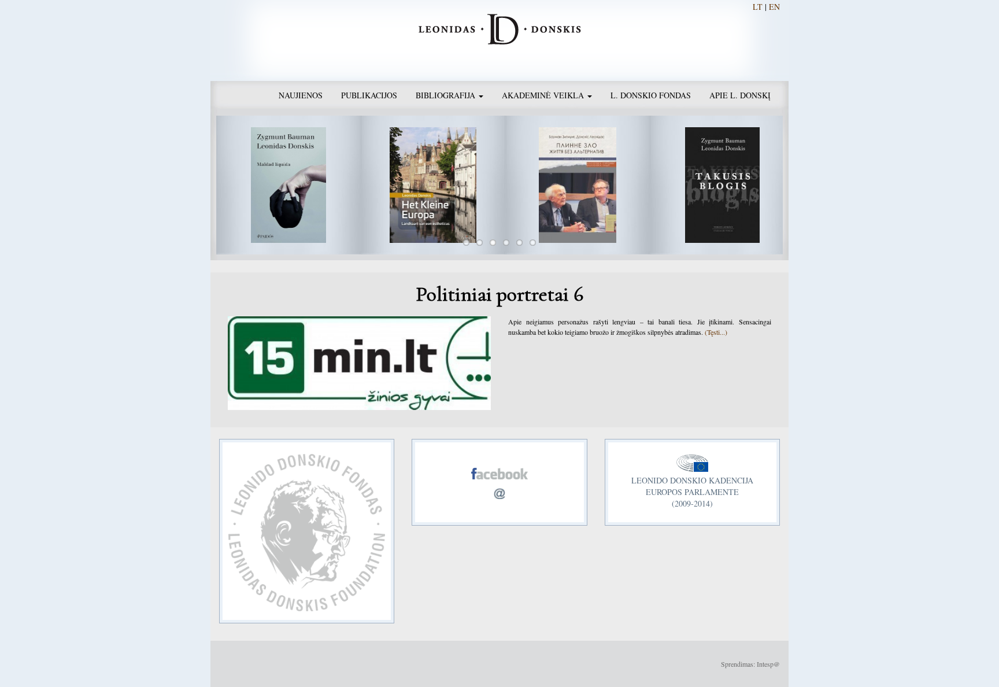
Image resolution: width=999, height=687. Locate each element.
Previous (198, 185)
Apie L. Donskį (740, 95)
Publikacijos (369, 95)
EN (774, 6)
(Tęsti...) (716, 332)
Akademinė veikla (544, 95)
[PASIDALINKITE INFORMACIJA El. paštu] (499, 487)
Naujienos (301, 95)
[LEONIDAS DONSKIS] (500, 27)
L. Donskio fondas (650, 95)
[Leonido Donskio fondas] (306, 529)
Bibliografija (447, 95)
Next (800, 185)
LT (758, 6)
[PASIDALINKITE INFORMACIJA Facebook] (499, 470)
